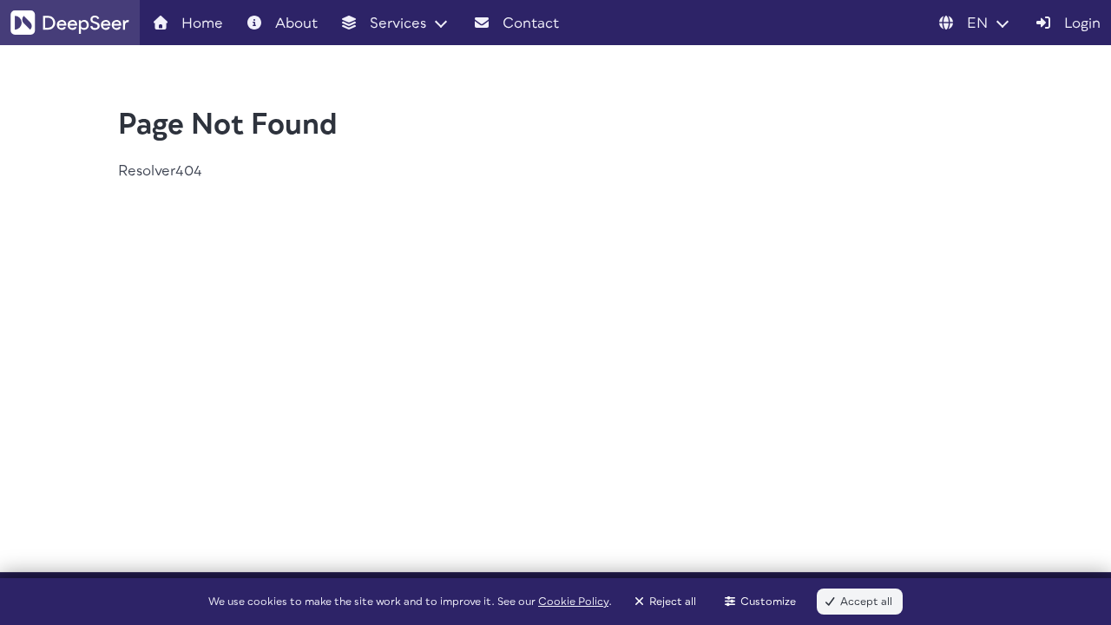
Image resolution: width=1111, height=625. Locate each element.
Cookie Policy (573, 601)
